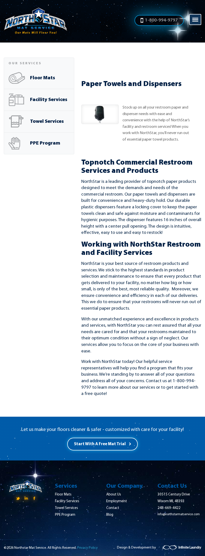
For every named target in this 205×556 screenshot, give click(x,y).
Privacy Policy (87, 548)
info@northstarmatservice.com (179, 514)
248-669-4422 (169, 508)
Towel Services (47, 121)
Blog (109, 515)
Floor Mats (42, 78)
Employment (116, 501)
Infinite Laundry (189, 547)
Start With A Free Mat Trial (100, 444)
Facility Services (48, 99)
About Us (113, 494)
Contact (112, 508)
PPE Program (45, 143)
